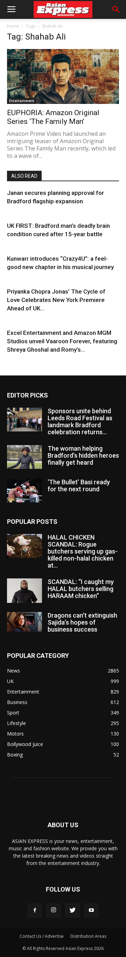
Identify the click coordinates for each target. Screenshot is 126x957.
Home (13, 26)
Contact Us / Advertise (42, 936)
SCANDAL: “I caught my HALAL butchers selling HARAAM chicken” (81, 588)
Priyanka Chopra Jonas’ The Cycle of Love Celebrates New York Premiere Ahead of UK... (56, 300)
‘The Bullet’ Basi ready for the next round (79, 485)
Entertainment (21, 100)
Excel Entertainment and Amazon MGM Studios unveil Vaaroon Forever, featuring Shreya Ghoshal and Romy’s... (62, 341)
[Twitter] (72, 910)
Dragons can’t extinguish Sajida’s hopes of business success (82, 622)
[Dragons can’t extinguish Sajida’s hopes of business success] (24, 622)
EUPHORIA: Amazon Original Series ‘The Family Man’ (53, 117)
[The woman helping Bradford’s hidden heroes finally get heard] (24, 457)
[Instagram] (54, 910)
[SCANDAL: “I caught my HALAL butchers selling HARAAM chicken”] (24, 590)
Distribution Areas (88, 936)
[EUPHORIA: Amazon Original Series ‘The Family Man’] (63, 76)
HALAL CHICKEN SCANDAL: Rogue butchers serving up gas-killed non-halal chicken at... (83, 551)
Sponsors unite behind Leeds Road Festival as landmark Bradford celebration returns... (80, 421)
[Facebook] (35, 910)
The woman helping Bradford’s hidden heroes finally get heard (83, 455)
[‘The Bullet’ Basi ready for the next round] (24, 491)
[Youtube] (91, 910)
